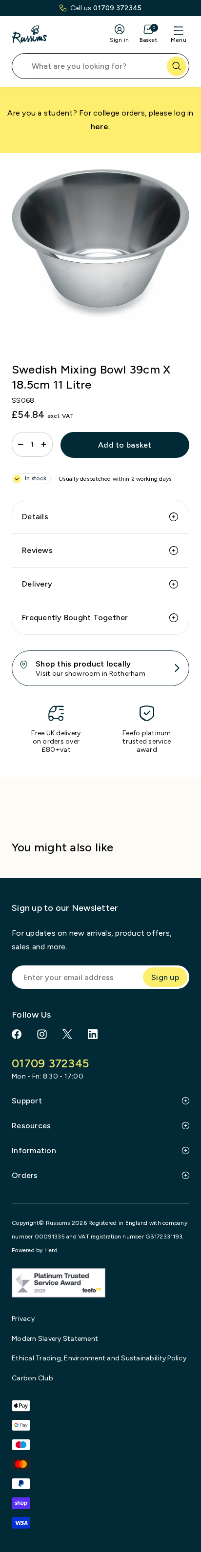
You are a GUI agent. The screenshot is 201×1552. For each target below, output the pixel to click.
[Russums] (29, 34)
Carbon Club (32, 1378)
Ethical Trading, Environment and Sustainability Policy (99, 1358)
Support (27, 1100)
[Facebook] (16, 1034)
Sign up (165, 977)
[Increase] (43, 444)
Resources (31, 1125)
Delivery (37, 584)
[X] (67, 1034)
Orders (25, 1175)
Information (34, 1150)
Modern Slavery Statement (55, 1339)
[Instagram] (42, 1034)
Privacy (23, 1319)
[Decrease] (20, 444)
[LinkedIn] (93, 1034)
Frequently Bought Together (75, 617)
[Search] (176, 66)
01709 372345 (117, 8)
